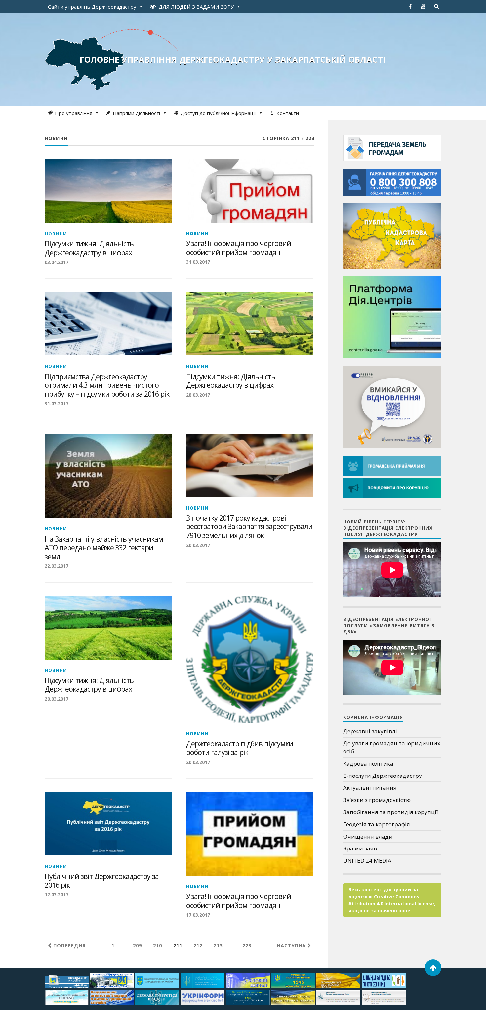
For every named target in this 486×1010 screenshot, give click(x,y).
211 (177, 945)
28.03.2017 (198, 395)
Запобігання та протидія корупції (390, 812)
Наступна (292, 945)
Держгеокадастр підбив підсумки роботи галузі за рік (239, 748)
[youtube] (423, 6)
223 (246, 945)
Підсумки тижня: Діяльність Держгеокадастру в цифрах (89, 248)
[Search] (436, 6)
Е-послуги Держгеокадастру (382, 775)
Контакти (287, 113)
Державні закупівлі (370, 731)
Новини (56, 234)
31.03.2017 (198, 262)
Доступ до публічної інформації (218, 113)
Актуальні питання (370, 787)
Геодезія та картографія (376, 824)
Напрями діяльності (136, 113)
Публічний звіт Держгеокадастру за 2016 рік (102, 880)
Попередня (69, 945)
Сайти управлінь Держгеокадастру (92, 6)
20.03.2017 (198, 545)
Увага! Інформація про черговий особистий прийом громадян (238, 248)
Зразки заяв (360, 848)
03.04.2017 (56, 262)
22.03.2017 (56, 566)
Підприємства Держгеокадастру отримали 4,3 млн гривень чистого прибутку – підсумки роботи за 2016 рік (107, 385)
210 (157, 945)
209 (137, 945)
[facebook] (410, 6)
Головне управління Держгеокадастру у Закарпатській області (232, 59)
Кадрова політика (368, 763)
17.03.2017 (56, 894)
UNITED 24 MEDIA (367, 860)
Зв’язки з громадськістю (377, 800)
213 (218, 945)
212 (197, 945)
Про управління (73, 113)
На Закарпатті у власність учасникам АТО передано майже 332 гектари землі (104, 548)
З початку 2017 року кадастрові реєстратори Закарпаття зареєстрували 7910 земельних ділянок (249, 527)
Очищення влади (368, 836)
